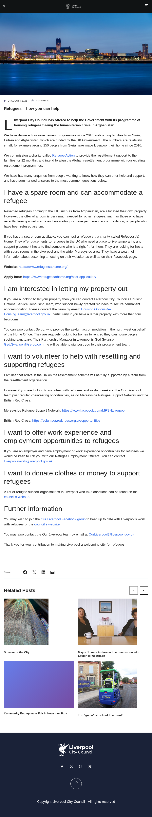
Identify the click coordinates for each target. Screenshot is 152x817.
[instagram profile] (80, 766)
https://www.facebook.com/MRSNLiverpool (93, 410)
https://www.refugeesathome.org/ (43, 267)
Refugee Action (63, 155)
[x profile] (71, 766)
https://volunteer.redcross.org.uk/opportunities (66, 420)
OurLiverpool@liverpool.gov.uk (111, 534)
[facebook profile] (62, 766)
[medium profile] (90, 766)
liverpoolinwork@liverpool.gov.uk (28, 461)
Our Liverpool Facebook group (63, 519)
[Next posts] (144, 590)
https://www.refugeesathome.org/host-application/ (59, 277)
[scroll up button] (76, 783)
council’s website (47, 524)
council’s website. (17, 497)
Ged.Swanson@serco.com (24, 344)
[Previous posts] (133, 590)
